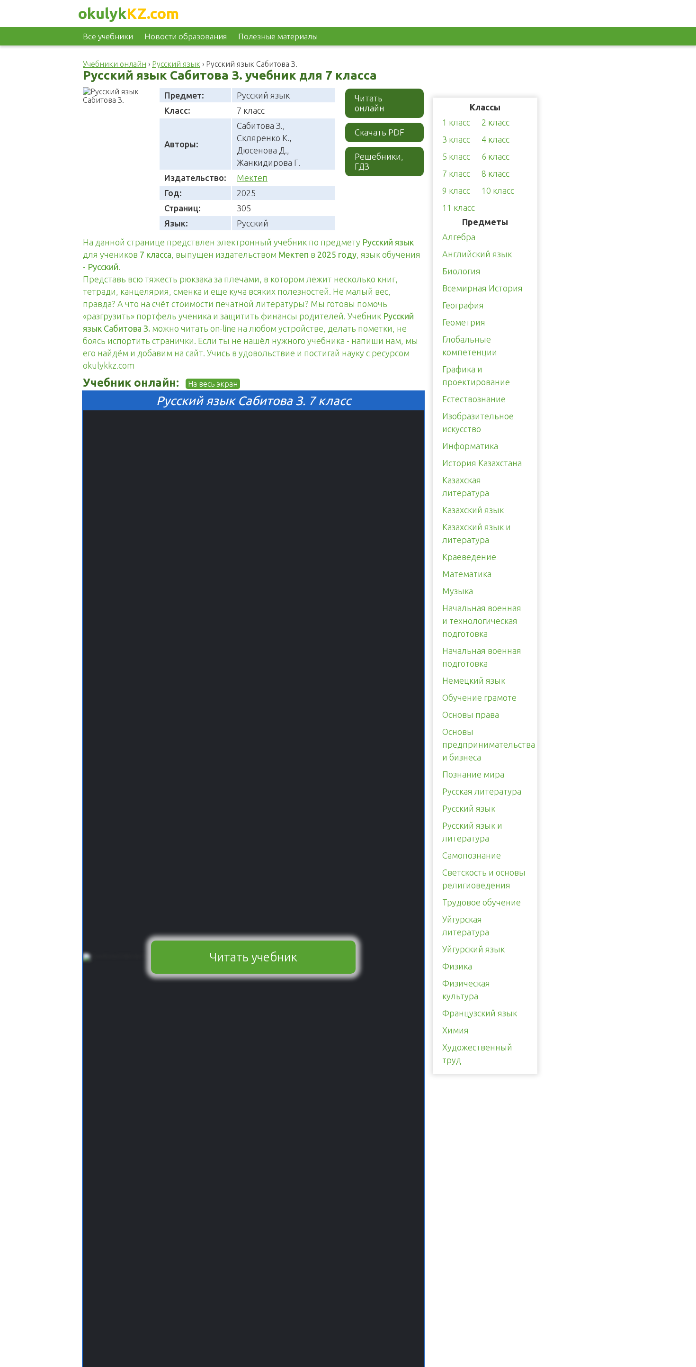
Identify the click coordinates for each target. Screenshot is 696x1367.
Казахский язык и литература (476, 533)
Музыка (457, 591)
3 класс (456, 139)
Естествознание (474, 399)
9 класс (456, 190)
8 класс (495, 173)
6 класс (495, 156)
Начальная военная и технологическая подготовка (481, 620)
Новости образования (185, 36)
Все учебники (108, 36)
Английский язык (477, 254)
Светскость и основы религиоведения (484, 879)
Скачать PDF (379, 132)
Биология (461, 271)
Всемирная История (482, 288)
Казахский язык (473, 510)
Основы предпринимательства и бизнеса (488, 744)
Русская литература (481, 791)
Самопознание (471, 855)
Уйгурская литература (465, 925)
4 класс (495, 139)
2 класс (495, 122)
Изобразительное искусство (478, 422)
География (463, 305)
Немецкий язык (473, 680)
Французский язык (479, 1013)
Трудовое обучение (481, 902)
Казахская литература (465, 486)
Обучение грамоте (479, 697)
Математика (466, 574)
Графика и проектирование (476, 375)
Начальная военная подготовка (481, 657)
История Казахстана (482, 463)
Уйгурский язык (473, 949)
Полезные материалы (278, 36)
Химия (455, 1030)
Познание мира (473, 774)
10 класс (498, 190)
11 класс (458, 207)
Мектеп (252, 177)
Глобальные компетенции (469, 346)
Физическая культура (466, 989)
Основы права (470, 714)
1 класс (456, 122)
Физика (457, 966)
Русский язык (468, 808)
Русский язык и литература (472, 832)
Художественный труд (477, 1053)
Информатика (470, 446)
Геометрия (463, 322)
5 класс (456, 156)
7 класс (456, 173)
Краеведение (469, 556)
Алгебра (458, 237)
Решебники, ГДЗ (379, 161)
